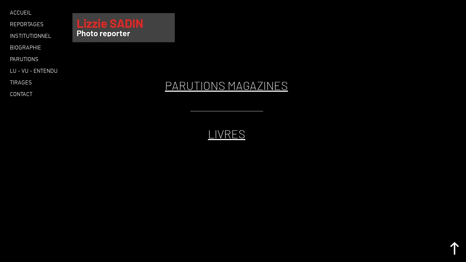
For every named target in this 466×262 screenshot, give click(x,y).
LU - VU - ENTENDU (34, 71)
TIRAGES (21, 83)
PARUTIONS (24, 59)
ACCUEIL (20, 13)
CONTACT (21, 94)
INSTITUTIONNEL (30, 36)
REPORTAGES (27, 24)
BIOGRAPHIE (25, 48)
